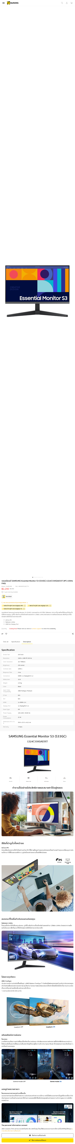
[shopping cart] (71, 3)
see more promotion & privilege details (14, 603)
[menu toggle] (3, 3)
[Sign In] (67, 3)
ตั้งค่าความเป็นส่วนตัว (39, 1135)
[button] (32, 577)
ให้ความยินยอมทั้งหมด (38, 1140)
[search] (62, 3)
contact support (37, 629)
